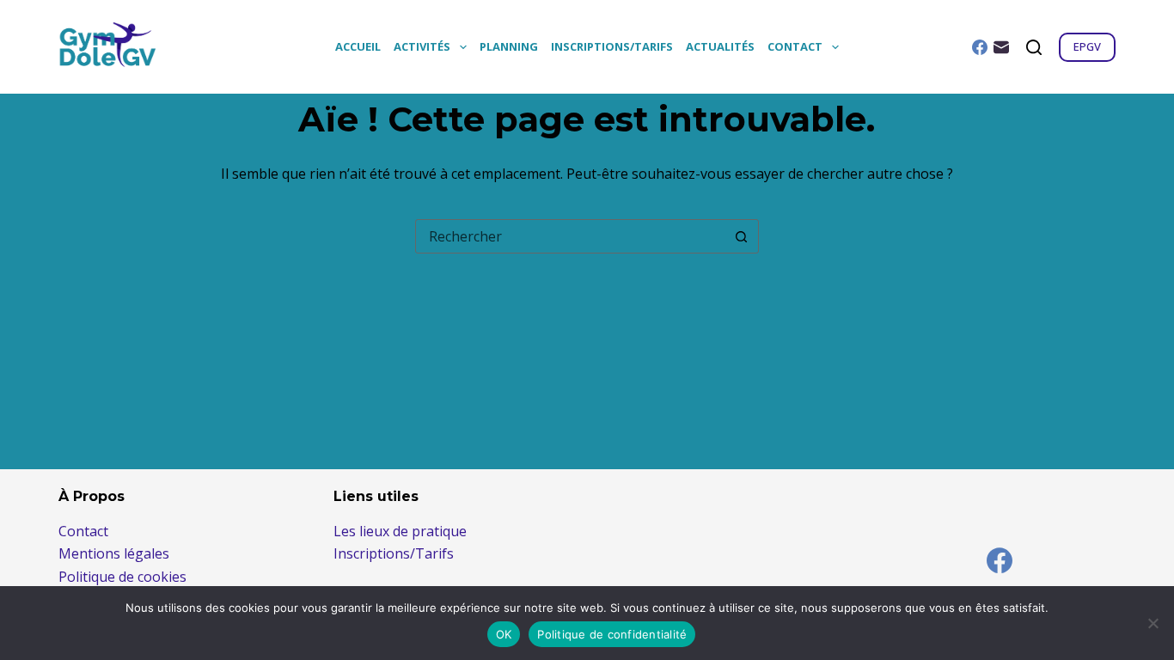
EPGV (1087, 46)
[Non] (1152, 623)
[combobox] (570, 236)
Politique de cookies (122, 576)
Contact (794, 46)
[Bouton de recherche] (741, 236)
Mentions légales (113, 553)
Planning (509, 46)
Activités (422, 46)
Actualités (720, 46)
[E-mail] (1001, 47)
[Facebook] (980, 47)
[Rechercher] (1034, 47)
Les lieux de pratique (400, 531)
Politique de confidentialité (612, 634)
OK (504, 634)
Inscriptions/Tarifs (612, 46)
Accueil (358, 46)
